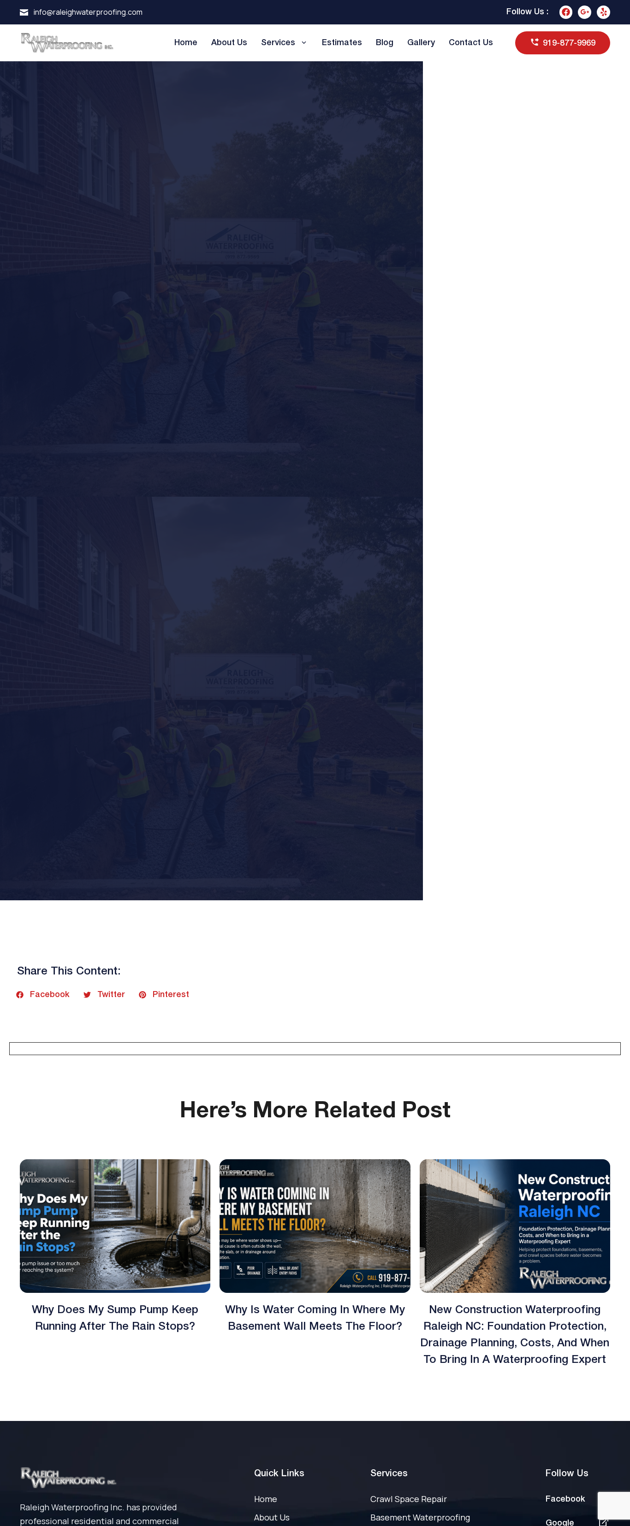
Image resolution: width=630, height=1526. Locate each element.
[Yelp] (603, 12)
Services (278, 43)
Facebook (565, 1499)
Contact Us (471, 43)
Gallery (421, 43)
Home (185, 43)
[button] (43, 995)
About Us (229, 43)
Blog (384, 43)
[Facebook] (566, 12)
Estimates (342, 43)
